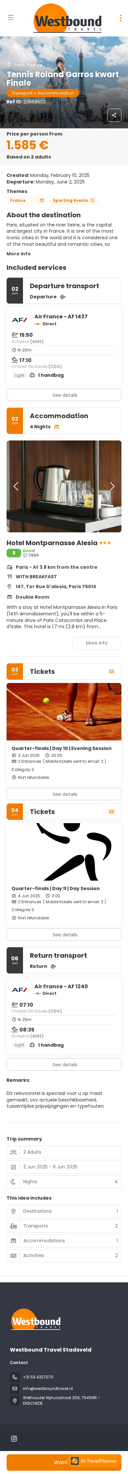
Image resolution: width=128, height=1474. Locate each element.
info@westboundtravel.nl (48, 1388)
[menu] (121, 18)
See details (65, 395)
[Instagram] (14, 1438)
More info (19, 253)
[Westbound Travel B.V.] (35, 1319)
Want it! (64, 1462)
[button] (16, 486)
